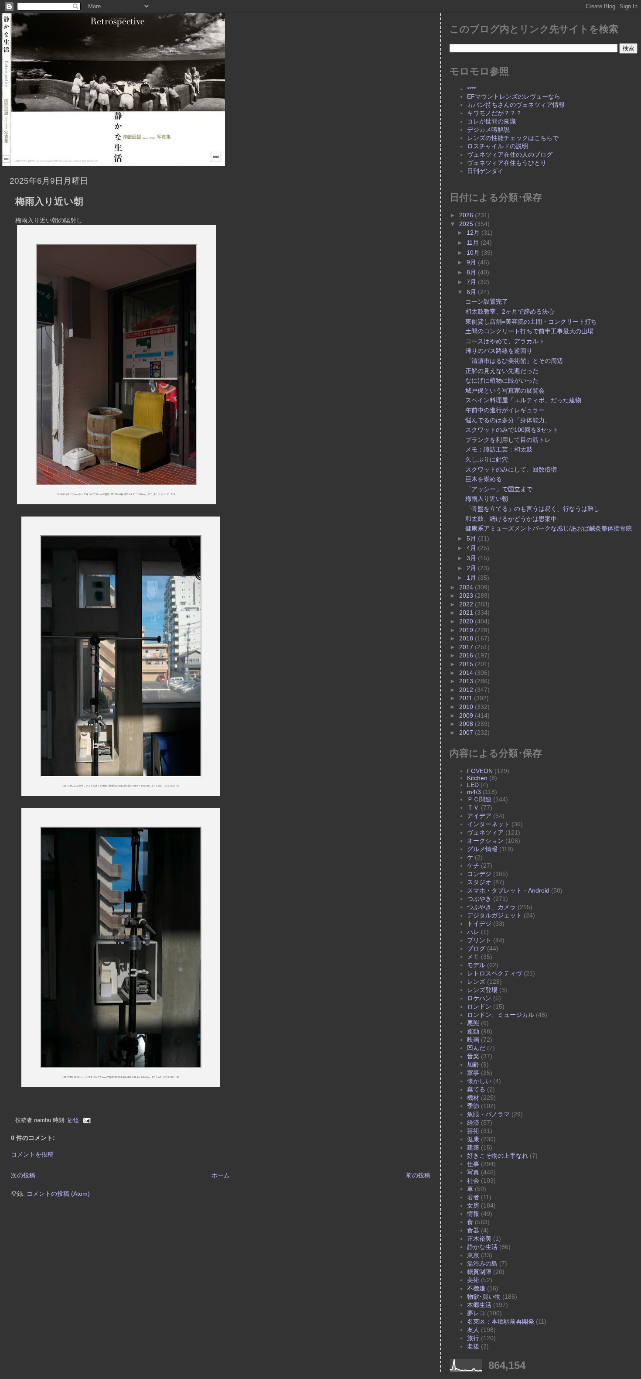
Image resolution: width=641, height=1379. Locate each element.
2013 (467, 681)
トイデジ (479, 923)
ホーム (220, 1175)
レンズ (476, 981)
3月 (472, 557)
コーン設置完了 (486, 301)
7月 (472, 281)
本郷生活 (479, 1304)
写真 (473, 1172)
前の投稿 (418, 1175)
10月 (474, 252)
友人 (473, 1329)
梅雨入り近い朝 (49, 201)
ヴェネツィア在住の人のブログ (509, 154)
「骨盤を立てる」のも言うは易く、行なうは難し (532, 508)
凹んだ (476, 1047)
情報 (473, 1213)
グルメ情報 (482, 848)
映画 (473, 1039)
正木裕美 (479, 1238)
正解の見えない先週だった (502, 370)
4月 (472, 547)
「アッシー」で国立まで (498, 489)
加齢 (473, 1064)
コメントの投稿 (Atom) (58, 1193)
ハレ (473, 931)
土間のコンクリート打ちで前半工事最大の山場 (529, 331)
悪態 (473, 1023)
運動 (473, 1031)
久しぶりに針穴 (486, 459)
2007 (467, 732)
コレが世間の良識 (491, 121)
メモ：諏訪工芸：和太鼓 (498, 449)
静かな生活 (482, 1246)
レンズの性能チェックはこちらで (513, 137)
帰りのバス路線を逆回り (498, 350)
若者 (473, 1197)
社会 (473, 1180)
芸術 (473, 1130)
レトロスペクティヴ (494, 973)
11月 (474, 242)
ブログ (476, 948)
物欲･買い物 (484, 1296)
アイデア (479, 815)
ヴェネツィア (485, 832)
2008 (467, 723)
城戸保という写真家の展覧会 (505, 390)
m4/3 (474, 791)
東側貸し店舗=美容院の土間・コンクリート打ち (531, 321)
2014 (467, 672)
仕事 (473, 1163)
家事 (473, 1072)
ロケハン (479, 998)
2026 (467, 215)
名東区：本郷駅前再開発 (500, 1321)
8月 (472, 272)
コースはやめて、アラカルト (505, 341)
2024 (467, 587)
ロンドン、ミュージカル (500, 1014)
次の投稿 (23, 1175)
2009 (467, 715)
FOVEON (480, 770)
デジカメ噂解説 (488, 129)
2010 (467, 706)
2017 (467, 646)
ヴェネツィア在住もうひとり (506, 162)
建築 (473, 1147)
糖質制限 (479, 1271)
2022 (467, 604)
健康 (473, 1139)
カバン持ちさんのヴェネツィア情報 (516, 104)
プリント (479, 940)
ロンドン (479, 1006)
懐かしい (479, 1081)
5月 (472, 538)
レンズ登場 (482, 989)
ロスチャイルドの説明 (497, 146)
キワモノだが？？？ (494, 112)
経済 (473, 1122)
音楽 (473, 1056)
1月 (472, 577)
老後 (473, 1346)
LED (473, 784)
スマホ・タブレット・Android (508, 890)
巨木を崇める (483, 479)
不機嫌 (476, 1288)
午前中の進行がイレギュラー (505, 410)
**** (471, 89)
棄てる (476, 1089)
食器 (473, 1230)
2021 (467, 612)
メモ (473, 956)
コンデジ (479, 873)
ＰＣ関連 (479, 799)
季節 (473, 1105)
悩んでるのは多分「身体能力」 (508, 420)
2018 (467, 638)
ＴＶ (473, 807)
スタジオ (479, 882)
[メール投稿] (85, 1120)
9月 (472, 262)
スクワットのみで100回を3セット (512, 429)
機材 (473, 1097)
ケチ (473, 865)
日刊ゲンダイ (485, 171)
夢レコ (476, 1313)
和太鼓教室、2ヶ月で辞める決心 (509, 311)
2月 (472, 568)
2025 (467, 223)
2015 (467, 663)
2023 (467, 595)
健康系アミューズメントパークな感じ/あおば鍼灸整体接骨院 (548, 528)
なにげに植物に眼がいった (502, 380)
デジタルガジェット (494, 915)
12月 (474, 232)
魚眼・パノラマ (488, 1114)
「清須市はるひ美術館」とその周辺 (514, 360)
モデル (476, 965)
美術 (473, 1279)
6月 (472, 291)
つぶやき (479, 898)
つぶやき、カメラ (491, 906)
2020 (467, 621)
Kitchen (477, 777)
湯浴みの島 (482, 1263)
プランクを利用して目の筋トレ (508, 439)
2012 (467, 689)
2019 (467, 629)
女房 (473, 1205)
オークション (485, 840)
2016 (467, 655)
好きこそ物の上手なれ (497, 1155)
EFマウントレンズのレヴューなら (513, 96)
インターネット (488, 824)
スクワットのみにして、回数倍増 (511, 469)
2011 (466, 698)
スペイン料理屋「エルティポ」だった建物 (523, 400)
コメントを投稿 (32, 1154)
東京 (473, 1255)
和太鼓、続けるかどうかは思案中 (511, 518)
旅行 (473, 1338)
